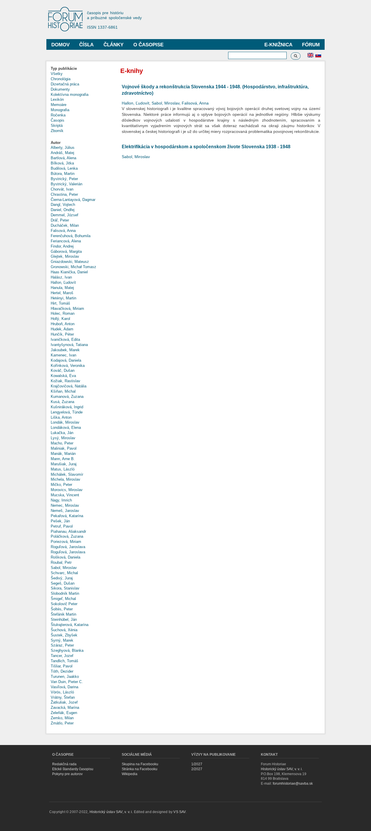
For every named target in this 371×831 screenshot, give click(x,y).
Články (113, 44)
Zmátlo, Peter (62, 723)
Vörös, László (62, 692)
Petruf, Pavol (62, 526)
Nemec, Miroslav (65, 505)
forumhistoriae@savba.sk (293, 783)
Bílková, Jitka (62, 163)
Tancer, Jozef (62, 656)
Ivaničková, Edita (65, 339)
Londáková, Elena (66, 427)
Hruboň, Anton (62, 324)
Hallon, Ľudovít (63, 282)
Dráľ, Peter (60, 220)
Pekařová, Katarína (67, 516)
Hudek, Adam (62, 329)
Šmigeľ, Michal (63, 598)
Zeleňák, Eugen (64, 713)
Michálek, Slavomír (67, 474)
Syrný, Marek (62, 640)
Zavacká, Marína (65, 707)
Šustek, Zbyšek (64, 635)
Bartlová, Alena (63, 158)
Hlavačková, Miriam (67, 308)
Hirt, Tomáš (60, 303)
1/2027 (196, 764)
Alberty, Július (62, 147)
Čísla (86, 44)
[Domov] (68, 19)
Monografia (60, 110)
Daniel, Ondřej (62, 210)
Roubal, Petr (61, 562)
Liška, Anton (61, 417)
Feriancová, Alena (66, 241)
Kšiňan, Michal (63, 391)
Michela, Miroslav (65, 479)
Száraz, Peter (62, 645)
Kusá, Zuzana (62, 402)
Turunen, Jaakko (65, 676)
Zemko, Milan (62, 718)
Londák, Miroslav (65, 422)
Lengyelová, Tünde (67, 412)
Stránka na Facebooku (139, 769)
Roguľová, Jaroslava (68, 547)
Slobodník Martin (65, 593)
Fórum (311, 44)
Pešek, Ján (60, 521)
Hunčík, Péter (62, 334)
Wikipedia (129, 774)
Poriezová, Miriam (66, 541)
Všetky (57, 74)
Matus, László (62, 469)
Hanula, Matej (62, 287)
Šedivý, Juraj (62, 578)
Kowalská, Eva (63, 376)
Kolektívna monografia (69, 94)
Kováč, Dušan (62, 370)
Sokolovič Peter (64, 604)
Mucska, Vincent (65, 495)
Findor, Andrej (62, 246)
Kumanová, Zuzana (67, 396)
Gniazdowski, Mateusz (70, 261)
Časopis (57, 120)
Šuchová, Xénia (64, 630)
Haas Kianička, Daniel (69, 272)
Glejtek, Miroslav (65, 256)
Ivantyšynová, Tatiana (69, 345)
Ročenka (58, 115)
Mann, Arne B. (63, 459)
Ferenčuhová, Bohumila (70, 236)
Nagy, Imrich (61, 500)
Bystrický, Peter (64, 179)
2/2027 (196, 769)
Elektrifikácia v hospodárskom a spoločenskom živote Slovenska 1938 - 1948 (206, 146)
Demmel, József (64, 215)
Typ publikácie (64, 68)
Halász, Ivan (61, 277)
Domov (60, 44)
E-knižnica (278, 44)
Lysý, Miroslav (63, 438)
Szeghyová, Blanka (67, 650)
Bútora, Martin (62, 173)
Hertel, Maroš (62, 293)
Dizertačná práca (65, 84)
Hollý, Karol (60, 318)
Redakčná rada (64, 764)
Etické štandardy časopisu (72, 769)
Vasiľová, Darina (64, 687)
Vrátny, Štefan (63, 697)
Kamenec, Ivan (63, 355)
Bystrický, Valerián (66, 184)
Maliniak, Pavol (64, 448)
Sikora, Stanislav (65, 588)
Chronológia (60, 79)
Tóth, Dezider (62, 671)
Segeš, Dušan (62, 583)
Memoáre (58, 104)
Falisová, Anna (63, 230)
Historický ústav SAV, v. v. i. (282, 769)
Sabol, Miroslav (64, 567)
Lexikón (57, 99)
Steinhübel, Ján (64, 619)
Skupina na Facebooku (140, 764)
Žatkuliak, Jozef (64, 702)
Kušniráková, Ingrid (67, 407)
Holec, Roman (62, 313)
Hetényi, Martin (63, 298)
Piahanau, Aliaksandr (68, 531)
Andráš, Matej (62, 153)
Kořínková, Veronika (68, 365)
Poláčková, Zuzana (67, 536)
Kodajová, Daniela (66, 360)
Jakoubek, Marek (65, 350)
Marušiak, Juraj (64, 464)
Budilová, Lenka (64, 168)
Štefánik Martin (63, 614)
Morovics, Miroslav (67, 490)
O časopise (148, 44)
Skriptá (57, 125)
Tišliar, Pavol (61, 666)
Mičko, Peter (61, 484)
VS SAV (179, 812)
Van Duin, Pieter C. (67, 682)
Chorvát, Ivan (62, 189)
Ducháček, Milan (65, 225)
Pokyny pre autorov (67, 774)
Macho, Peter (62, 443)
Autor (56, 142)
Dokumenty (60, 89)
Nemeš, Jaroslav (65, 510)
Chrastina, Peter (64, 194)
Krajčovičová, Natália (68, 386)
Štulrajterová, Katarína (69, 625)
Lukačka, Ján (62, 433)
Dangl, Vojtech (63, 204)
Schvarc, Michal (64, 573)
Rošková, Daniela (65, 557)
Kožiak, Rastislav (65, 381)
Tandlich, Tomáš (64, 661)
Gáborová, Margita (66, 251)
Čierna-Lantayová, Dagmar (73, 199)
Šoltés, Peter (62, 609)
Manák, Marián (63, 453)
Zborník (57, 131)
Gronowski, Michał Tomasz (73, 267)
